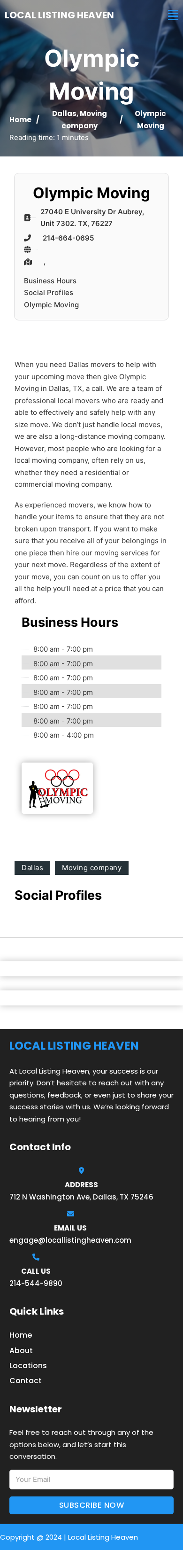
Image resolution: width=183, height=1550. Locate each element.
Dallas (64, 113)
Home (20, 120)
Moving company (92, 867)
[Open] (173, 15)
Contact (25, 1380)
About (21, 1350)
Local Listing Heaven (59, 15)
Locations (28, 1365)
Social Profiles (48, 292)
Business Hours (50, 280)
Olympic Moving (51, 304)
